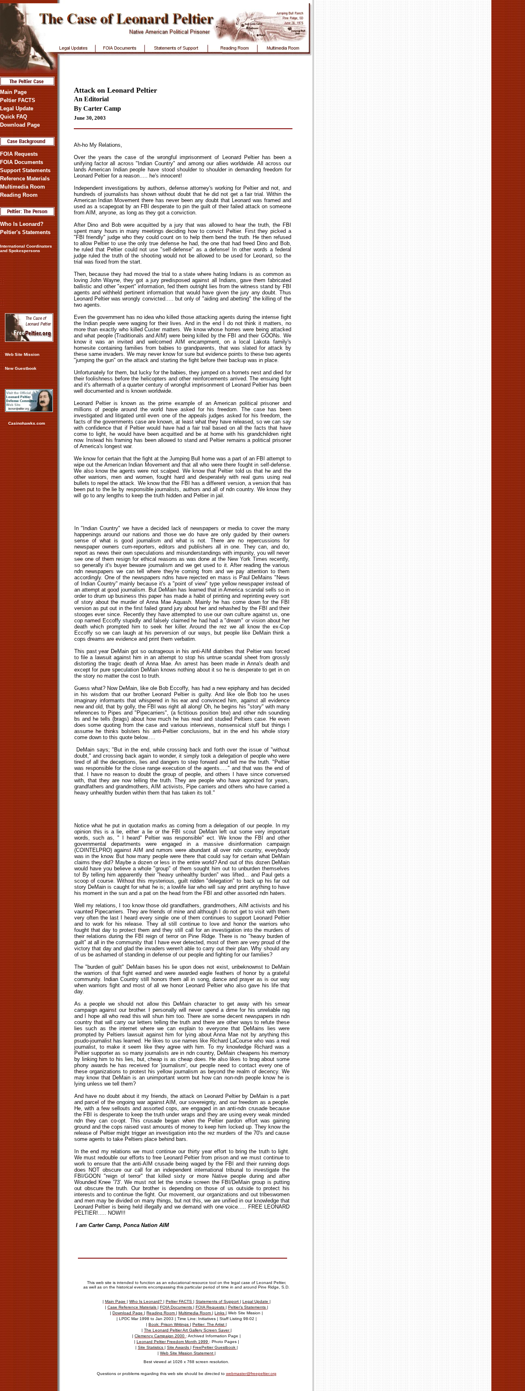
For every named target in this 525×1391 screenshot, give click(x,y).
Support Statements (25, 170)
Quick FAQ (13, 117)
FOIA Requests (19, 154)
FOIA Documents (21, 162)
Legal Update (16, 108)
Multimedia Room (22, 187)
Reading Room (19, 195)
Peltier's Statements (25, 232)
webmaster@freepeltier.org (251, 1373)
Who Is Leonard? (21, 224)
